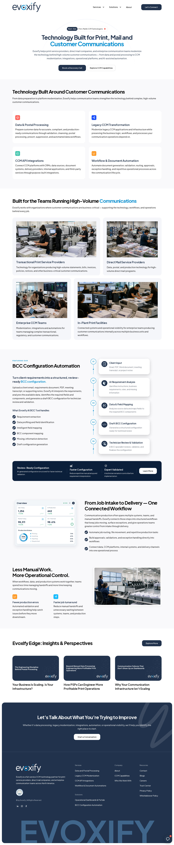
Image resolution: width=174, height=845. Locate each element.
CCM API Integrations (84, 780)
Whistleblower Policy (149, 795)
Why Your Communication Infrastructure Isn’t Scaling (132, 686)
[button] (98, 7)
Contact (143, 770)
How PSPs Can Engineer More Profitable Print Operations (83, 686)
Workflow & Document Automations (90, 785)
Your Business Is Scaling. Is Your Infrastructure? (32, 686)
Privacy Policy (146, 790)
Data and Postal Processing (87, 770)
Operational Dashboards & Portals (90, 800)
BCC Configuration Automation (88, 805)
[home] (26, 7)
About (129, 7)
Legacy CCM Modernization (87, 775)
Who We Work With (123, 780)
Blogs (142, 775)
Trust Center (145, 785)
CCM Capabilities (122, 775)
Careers (143, 780)
